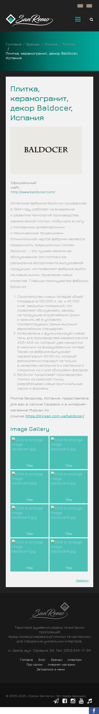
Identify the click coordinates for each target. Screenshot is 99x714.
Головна (13, 44)
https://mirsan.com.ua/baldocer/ (54, 416)
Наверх (82, 580)
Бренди (33, 44)
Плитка (50, 44)
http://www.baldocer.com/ (33, 192)
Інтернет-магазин (61, 664)
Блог (42, 659)
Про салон (34, 664)
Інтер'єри (75, 659)
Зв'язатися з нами (51, 669)
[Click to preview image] (46, 150)
